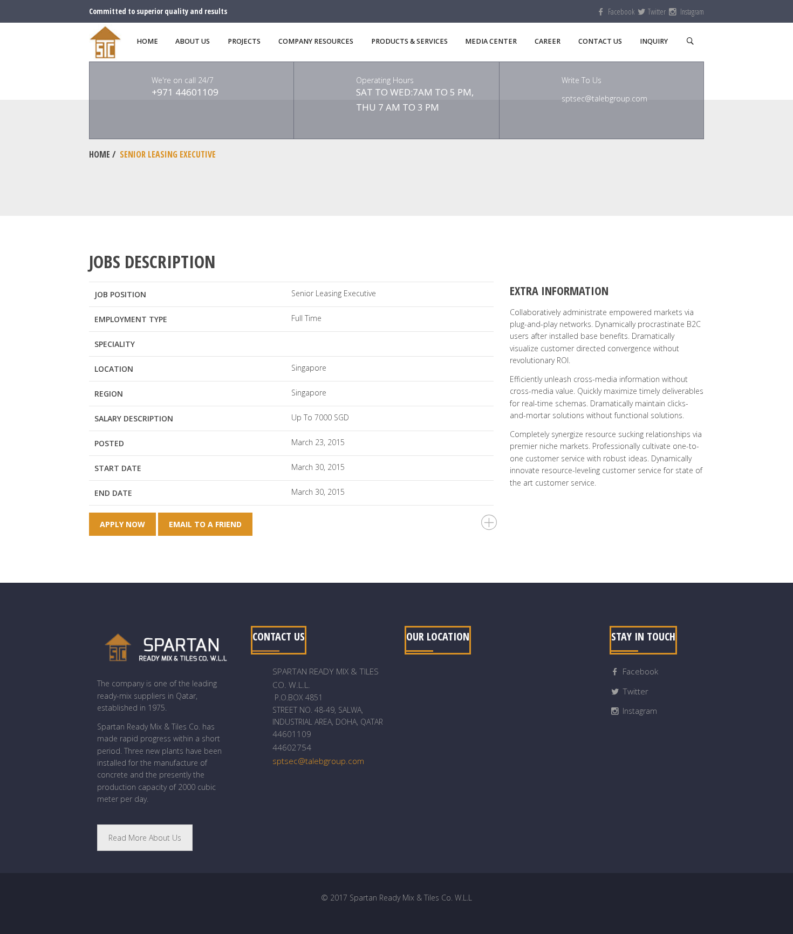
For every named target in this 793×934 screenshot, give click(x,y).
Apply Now (122, 524)
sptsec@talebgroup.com (318, 761)
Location (113, 369)
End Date (113, 493)
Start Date (117, 468)
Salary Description (133, 418)
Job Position (120, 294)
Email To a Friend (205, 524)
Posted (109, 443)
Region (108, 393)
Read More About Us (144, 838)
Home (99, 154)
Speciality (114, 344)
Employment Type (130, 319)
